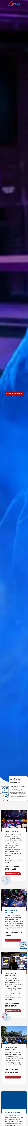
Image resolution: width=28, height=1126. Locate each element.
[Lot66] (14, 3)
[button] (4, 3)
